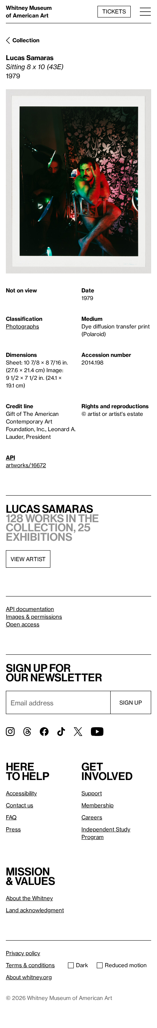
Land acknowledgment (35, 910)
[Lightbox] (78, 181)
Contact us (19, 805)
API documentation (30, 609)
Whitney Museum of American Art (29, 11)
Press (13, 829)
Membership (97, 805)
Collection (25, 40)
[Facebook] (44, 731)
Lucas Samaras (30, 57)
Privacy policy (23, 953)
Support (91, 793)
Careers (91, 817)
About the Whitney (29, 898)
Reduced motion (126, 965)
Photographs (22, 326)
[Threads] (27, 731)
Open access (22, 624)
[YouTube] (97, 731)
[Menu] (145, 11)
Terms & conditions (30, 965)
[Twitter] (78, 731)
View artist (28, 559)
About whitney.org (29, 977)
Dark (82, 965)
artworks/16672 (26, 465)
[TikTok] (61, 731)
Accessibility (21, 793)
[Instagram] (10, 731)
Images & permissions (34, 616)
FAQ (11, 817)
